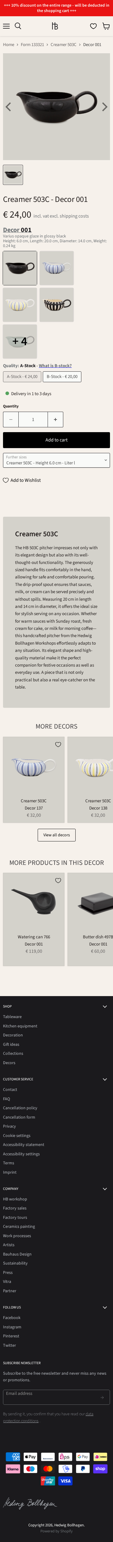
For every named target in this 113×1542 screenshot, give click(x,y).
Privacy (9, 1126)
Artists (8, 1245)
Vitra (7, 1282)
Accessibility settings (21, 1154)
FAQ (6, 1099)
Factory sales (15, 1208)
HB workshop (15, 1199)
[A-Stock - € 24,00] (23, 384)
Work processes (17, 1236)
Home (8, 44)
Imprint (10, 1172)
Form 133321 (32, 44)
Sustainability (15, 1263)
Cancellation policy (20, 1108)
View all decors (56, 835)
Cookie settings (16, 1136)
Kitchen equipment (20, 1026)
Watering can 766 (34, 937)
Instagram (12, 1327)
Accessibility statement (23, 1145)
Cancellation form (19, 1117)
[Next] (104, 107)
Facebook (11, 1318)
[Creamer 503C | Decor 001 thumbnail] (13, 174)
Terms (8, 1163)
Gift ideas (11, 1045)
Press (8, 1273)
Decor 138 (98, 808)
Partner (9, 1291)
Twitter (9, 1345)
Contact (10, 1090)
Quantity (11, 406)
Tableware (12, 1017)
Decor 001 (34, 944)
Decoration (13, 1035)
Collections (13, 1054)
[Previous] (9, 107)
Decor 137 (34, 808)
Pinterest (11, 1336)
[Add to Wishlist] (58, 744)
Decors (9, 1063)
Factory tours (15, 1218)
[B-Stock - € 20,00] (63, 384)
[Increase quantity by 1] (55, 419)
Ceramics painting (19, 1227)
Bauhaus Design (17, 1254)
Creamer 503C (64, 44)
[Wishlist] (93, 26)
